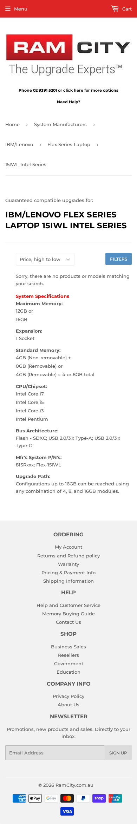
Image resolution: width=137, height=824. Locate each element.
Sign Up (118, 753)
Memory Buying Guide (68, 613)
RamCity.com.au (74, 785)
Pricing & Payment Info (68, 572)
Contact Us (68, 622)
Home (12, 124)
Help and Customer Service (68, 605)
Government (68, 663)
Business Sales (68, 646)
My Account (68, 547)
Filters (118, 259)
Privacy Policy (68, 696)
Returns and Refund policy (68, 555)
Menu (20, 9)
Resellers (68, 655)
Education (68, 672)
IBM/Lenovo (19, 144)
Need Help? (68, 101)
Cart (126, 9)
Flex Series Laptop (68, 144)
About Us (68, 704)
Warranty (68, 564)
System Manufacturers (60, 124)
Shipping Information (68, 581)
